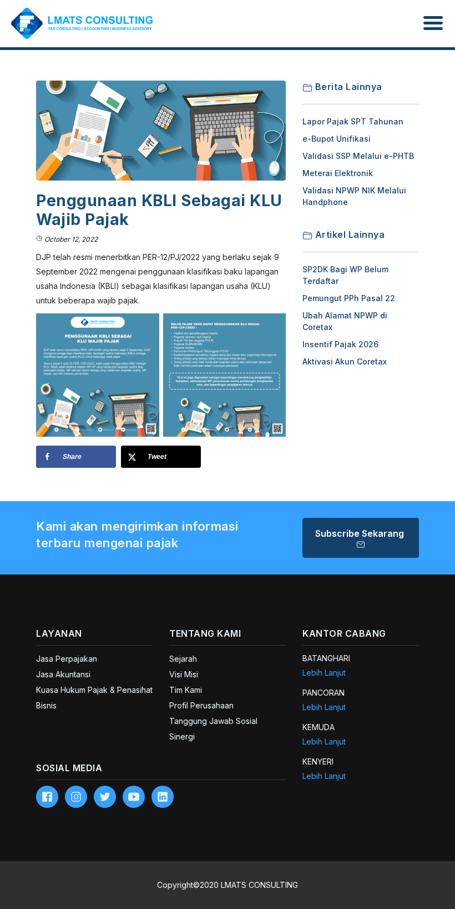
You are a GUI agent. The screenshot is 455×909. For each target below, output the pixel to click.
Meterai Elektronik (337, 173)
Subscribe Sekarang (360, 533)
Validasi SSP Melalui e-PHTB (358, 156)
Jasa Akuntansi (63, 674)
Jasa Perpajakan (66, 658)
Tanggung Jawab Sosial (213, 721)
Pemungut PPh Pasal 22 (348, 298)
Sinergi (182, 736)
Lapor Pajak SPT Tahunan (352, 121)
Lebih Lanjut (324, 672)
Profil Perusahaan (201, 705)
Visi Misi (183, 674)
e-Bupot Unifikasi (336, 138)
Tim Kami (185, 690)
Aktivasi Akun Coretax (344, 361)
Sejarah (183, 658)
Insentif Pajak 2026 (340, 344)
